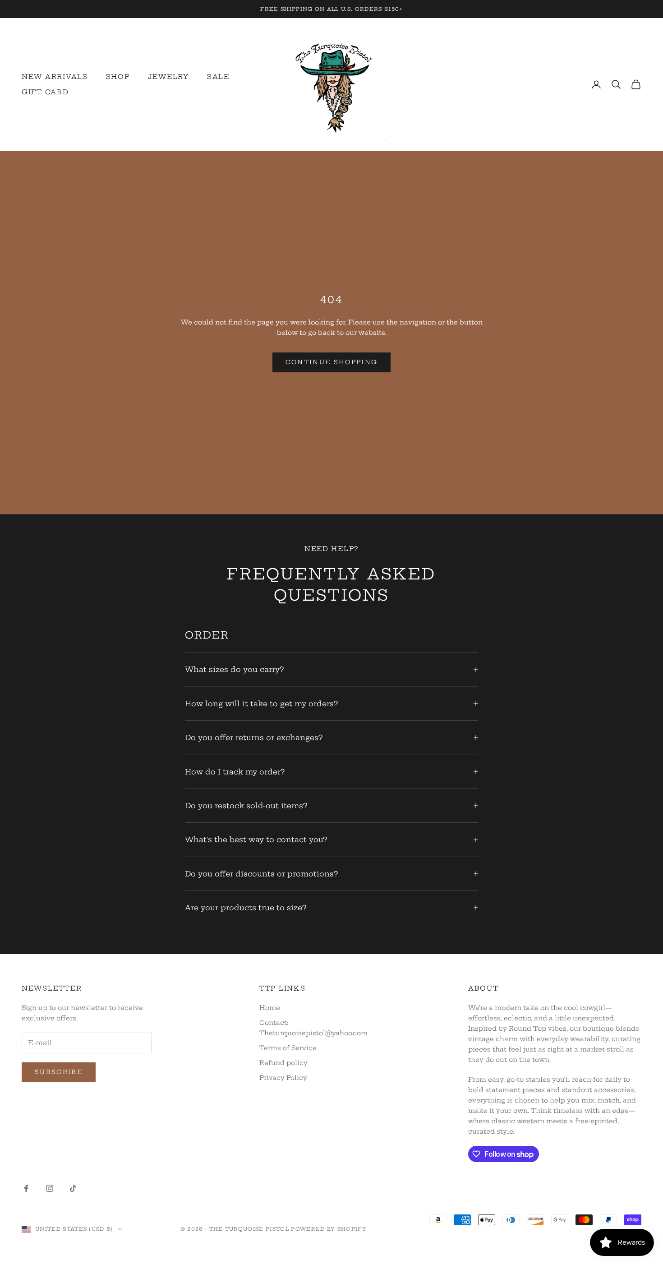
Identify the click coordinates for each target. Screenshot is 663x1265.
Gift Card (45, 92)
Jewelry (168, 77)
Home (269, 1008)
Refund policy (283, 1063)
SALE (218, 77)
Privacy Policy (283, 1078)
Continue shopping (331, 362)
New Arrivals (55, 77)
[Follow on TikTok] (73, 1188)
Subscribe (59, 1071)
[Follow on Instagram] (49, 1188)
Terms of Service (288, 1048)
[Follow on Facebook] (26, 1188)
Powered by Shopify (329, 1229)
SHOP (118, 77)
